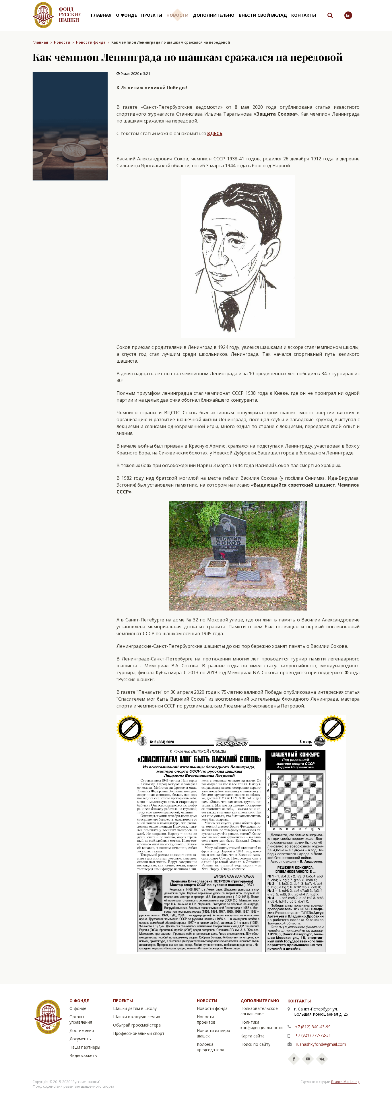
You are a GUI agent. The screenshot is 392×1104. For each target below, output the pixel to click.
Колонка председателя (210, 1046)
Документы (80, 1038)
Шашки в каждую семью (136, 1016)
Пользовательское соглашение (259, 1011)
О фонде (126, 15)
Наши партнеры (84, 1047)
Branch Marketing (345, 1081)
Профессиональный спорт (138, 1033)
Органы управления (80, 1019)
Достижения (81, 1030)
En (348, 15)
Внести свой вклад (263, 15)
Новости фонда (91, 42)
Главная (101, 15)
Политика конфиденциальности (261, 1024)
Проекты (151, 15)
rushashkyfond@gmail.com (321, 1044)
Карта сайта (252, 1036)
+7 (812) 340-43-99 (313, 1026)
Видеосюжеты (83, 1055)
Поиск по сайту (255, 1044)
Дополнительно (213, 15)
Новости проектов (206, 1019)
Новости (177, 15)
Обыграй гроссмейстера (137, 1025)
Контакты (303, 15)
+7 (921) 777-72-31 (313, 1035)
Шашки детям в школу (135, 1008)
